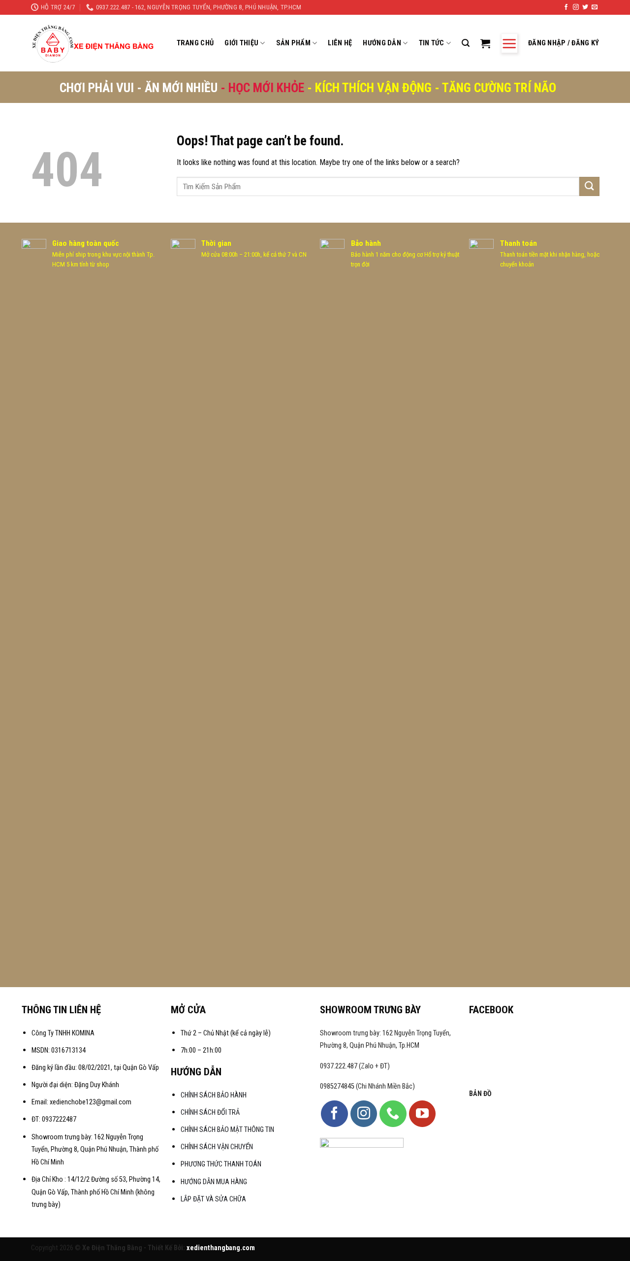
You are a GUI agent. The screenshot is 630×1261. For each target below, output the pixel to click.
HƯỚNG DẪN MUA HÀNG (214, 1182)
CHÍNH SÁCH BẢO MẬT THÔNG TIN (227, 1130)
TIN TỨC (431, 43)
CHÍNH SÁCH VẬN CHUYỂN (217, 1147)
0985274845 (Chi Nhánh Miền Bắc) (367, 1086)
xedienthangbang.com (221, 1248)
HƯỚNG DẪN (382, 43)
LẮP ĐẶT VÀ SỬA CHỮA (213, 1199)
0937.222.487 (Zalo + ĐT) (355, 1066)
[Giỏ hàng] (485, 43)
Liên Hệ (340, 43)
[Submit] (589, 186)
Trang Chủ (195, 43)
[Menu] (509, 43)
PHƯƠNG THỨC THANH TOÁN (221, 1164)
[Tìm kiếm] (466, 43)
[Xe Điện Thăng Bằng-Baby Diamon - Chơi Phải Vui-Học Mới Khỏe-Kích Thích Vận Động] (94, 43)
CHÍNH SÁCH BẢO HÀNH (214, 1095)
